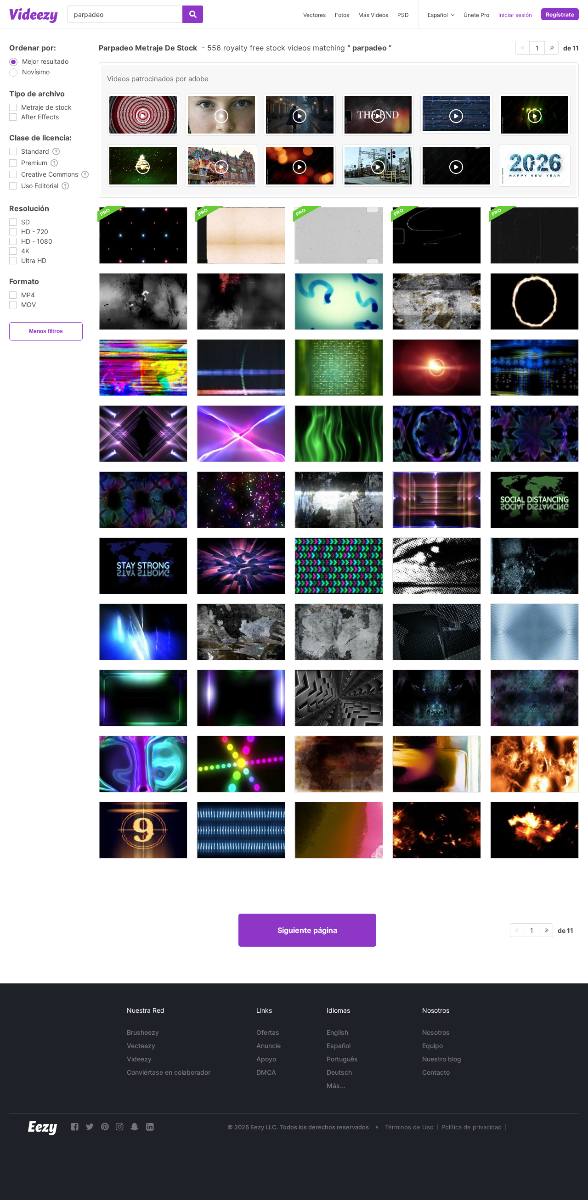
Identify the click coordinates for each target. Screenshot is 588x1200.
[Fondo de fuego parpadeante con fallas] (534, 764)
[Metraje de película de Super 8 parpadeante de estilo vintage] (436, 235)
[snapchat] (134, 1126)
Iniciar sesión (515, 14)
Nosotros (436, 1032)
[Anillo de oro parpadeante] (534, 301)
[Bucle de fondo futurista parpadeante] (338, 698)
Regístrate (560, 14)
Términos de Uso (409, 1127)
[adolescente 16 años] (222, 115)
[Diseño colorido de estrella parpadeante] (534, 433)
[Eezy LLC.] (42, 1126)
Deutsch (339, 1072)
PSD (403, 14)
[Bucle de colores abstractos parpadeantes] (338, 433)
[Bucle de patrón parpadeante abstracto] (143, 499)
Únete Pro (476, 14)
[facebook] (74, 1126)
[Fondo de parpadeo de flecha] (338, 565)
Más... (336, 1085)
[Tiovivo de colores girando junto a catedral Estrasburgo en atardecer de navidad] (222, 166)
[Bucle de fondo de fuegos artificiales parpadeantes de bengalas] (143, 235)
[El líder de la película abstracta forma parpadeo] (338, 764)
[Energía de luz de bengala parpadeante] (436, 367)
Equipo (432, 1045)
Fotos (342, 14)
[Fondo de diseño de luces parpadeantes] (143, 433)
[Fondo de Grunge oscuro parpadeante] (143, 301)
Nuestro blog (441, 1059)
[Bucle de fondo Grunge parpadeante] (436, 301)
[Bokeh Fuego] (300, 166)
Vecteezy (141, 1045)
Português (342, 1059)
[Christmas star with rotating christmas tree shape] (143, 166)
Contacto (436, 1072)
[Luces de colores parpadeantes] (241, 764)
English (337, 1032)
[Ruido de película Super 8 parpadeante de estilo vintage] (338, 235)
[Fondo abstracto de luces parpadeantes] (143, 631)
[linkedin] (149, 1126)
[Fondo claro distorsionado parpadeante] (143, 764)
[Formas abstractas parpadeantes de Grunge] (241, 301)
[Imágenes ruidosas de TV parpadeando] (143, 367)
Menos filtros (46, 331)
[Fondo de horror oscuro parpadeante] (436, 698)
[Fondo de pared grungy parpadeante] (241, 631)
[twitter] (89, 1126)
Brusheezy (143, 1032)
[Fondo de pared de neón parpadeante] (436, 433)
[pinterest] (104, 1126)
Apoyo (266, 1059)
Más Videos (373, 14)
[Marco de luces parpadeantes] (143, 698)
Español (339, 1045)
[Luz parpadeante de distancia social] (534, 499)
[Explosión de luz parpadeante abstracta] (241, 565)
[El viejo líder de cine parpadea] (338, 301)
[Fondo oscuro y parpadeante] (436, 631)
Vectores (314, 14)
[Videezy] (33, 15)
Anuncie (268, 1045)
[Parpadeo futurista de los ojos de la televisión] (436, 565)
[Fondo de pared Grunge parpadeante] (338, 499)
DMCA (266, 1072)
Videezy (139, 1059)
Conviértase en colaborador (168, 1072)
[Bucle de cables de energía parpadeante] (241, 433)
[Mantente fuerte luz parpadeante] (143, 565)
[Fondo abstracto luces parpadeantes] (338, 367)
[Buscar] (192, 14)
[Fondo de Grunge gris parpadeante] (338, 631)
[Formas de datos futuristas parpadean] (534, 367)
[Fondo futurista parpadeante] (534, 631)
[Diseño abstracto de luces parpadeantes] (241, 698)
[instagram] (119, 1126)
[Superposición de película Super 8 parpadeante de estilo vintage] (241, 235)
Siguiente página (307, 930)
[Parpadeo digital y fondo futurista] (241, 830)
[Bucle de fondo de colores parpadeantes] (241, 499)
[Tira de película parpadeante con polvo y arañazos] (534, 235)
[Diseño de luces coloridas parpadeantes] (436, 499)
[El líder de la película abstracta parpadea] (534, 565)
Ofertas (267, 1032)
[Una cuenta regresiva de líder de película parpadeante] (143, 830)
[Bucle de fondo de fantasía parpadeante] (534, 698)
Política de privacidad (471, 1127)
